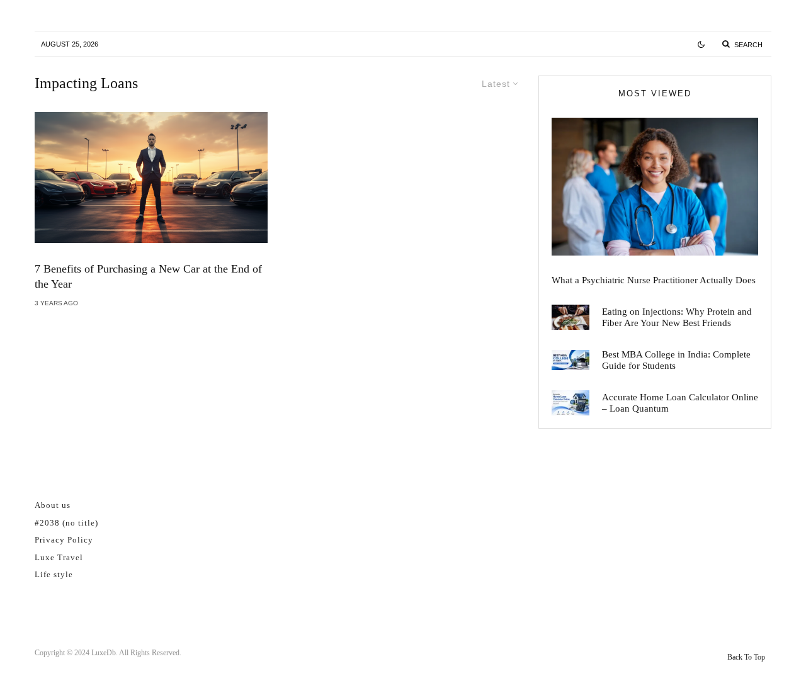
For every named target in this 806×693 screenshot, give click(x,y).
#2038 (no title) (66, 522)
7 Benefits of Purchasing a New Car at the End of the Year (148, 276)
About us (53, 505)
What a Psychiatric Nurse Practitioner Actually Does (654, 280)
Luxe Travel (59, 557)
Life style (54, 574)
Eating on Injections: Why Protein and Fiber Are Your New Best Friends (677, 317)
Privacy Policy (64, 539)
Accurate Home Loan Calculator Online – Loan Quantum (680, 403)
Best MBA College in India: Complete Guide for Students (676, 360)
